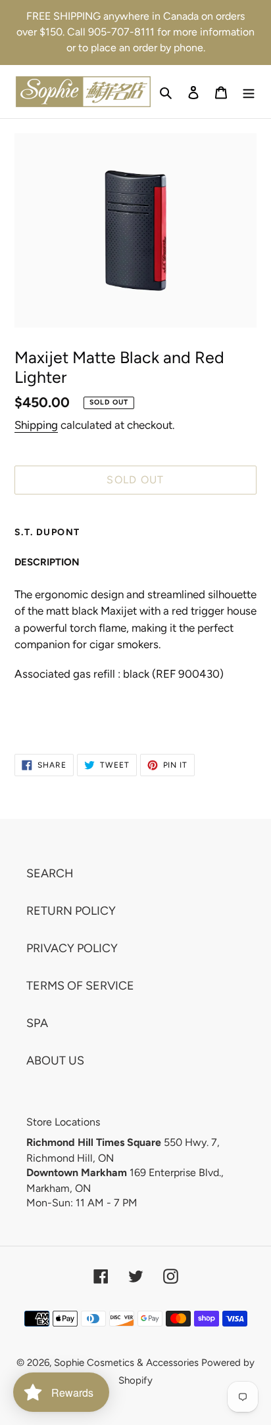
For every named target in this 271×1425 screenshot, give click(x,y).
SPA (37, 1023)
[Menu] (248, 91)
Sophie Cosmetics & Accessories (126, 1363)
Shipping (36, 424)
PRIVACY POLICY (72, 948)
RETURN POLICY (71, 911)
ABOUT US (55, 1060)
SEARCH (50, 873)
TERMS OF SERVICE (80, 985)
